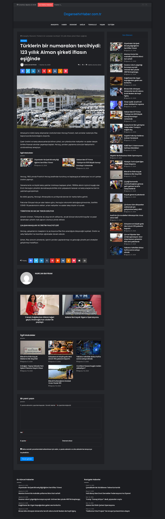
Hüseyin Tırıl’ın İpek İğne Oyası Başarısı (133, 163)
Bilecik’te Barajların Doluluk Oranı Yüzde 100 (59, 382)
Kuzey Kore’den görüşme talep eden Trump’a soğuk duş (134, 127)
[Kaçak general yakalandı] (116, 198)
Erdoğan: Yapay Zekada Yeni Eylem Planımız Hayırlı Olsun (31, 367)
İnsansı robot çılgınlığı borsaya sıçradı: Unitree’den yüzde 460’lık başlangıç (80, 5)
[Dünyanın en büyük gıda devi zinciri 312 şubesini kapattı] (60, 348)
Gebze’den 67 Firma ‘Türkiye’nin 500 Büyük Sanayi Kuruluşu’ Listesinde (88, 163)
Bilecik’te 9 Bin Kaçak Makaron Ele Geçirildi (29, 358)
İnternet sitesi (67, 441)
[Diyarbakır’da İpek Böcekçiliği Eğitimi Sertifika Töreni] (26, 162)
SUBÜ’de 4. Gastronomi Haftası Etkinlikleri (133, 147)
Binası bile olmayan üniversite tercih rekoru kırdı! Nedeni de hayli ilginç (133, 92)
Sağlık (82, 25)
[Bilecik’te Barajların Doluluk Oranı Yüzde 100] (60, 372)
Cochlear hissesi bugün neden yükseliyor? (88, 367)
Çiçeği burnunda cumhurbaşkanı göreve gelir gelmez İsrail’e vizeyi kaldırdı (133, 185)
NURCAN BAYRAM (30, 65)
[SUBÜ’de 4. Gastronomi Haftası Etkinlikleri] (116, 149)
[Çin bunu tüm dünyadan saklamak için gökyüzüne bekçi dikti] (116, 208)
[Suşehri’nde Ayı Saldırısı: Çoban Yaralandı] (116, 139)
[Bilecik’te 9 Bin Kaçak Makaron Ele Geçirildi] (32, 348)
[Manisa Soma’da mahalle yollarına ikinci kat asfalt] (116, 57)
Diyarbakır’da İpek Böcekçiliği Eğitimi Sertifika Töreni (131, 45)
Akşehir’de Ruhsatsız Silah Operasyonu (126, 155)
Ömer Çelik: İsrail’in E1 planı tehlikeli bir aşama (134, 103)
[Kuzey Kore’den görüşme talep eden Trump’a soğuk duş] (116, 128)
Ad (21, 432)
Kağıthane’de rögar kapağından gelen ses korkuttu (133, 80)
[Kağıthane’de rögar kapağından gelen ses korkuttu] (116, 81)
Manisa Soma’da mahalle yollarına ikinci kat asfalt (133, 56)
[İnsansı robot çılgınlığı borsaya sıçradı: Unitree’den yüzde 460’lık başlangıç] (116, 68)
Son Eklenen (127, 35)
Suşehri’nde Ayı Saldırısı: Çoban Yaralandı (134, 137)
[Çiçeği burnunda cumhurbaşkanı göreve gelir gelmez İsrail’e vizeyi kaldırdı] (116, 184)
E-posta (23, 441)
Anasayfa (54, 25)
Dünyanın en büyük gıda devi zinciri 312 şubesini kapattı (60, 358)
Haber (64, 25)
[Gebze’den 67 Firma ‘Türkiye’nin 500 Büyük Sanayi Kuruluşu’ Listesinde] (68, 162)
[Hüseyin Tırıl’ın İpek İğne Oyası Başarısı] (116, 165)
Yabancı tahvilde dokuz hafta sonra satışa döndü (88, 358)
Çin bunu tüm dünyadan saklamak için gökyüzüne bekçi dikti (134, 207)
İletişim (111, 25)
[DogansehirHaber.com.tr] (82, 14)
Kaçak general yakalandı (134, 195)
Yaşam (102, 25)
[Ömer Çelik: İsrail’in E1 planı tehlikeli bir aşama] (116, 105)
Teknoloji (92, 25)
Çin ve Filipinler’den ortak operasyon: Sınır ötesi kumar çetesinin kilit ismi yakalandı (133, 238)
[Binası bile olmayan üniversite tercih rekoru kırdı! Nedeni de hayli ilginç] (116, 92)
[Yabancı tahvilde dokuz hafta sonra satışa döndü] (88, 348)
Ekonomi (73, 25)
